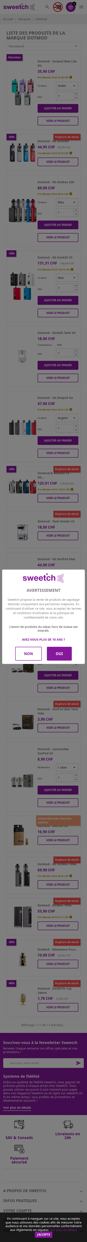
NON (28, 653)
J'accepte (43, 1234)
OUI (59, 653)
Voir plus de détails (63, 1230)
